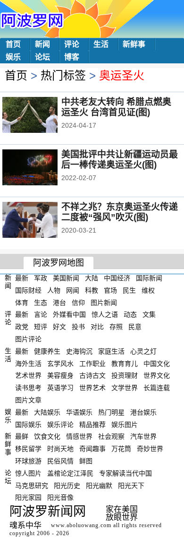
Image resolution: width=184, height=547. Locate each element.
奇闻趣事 (92, 448)
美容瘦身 (60, 375)
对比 (97, 326)
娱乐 (13, 57)
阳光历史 (67, 485)
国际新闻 (149, 278)
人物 (53, 290)
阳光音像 (60, 497)
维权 (148, 290)
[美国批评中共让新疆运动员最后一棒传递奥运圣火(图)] (42, 168)
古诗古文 (92, 375)
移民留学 (28, 448)
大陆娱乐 (47, 412)
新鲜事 (134, 44)
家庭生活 (111, 351)
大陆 (91, 278)
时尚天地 (60, 448)
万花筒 (121, 448)
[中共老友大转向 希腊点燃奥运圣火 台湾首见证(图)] (42, 116)
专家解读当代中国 (125, 473)
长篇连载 (156, 387)
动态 (130, 314)
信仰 (78, 302)
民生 (129, 290)
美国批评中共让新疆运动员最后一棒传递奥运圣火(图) (119, 159)
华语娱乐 (79, 412)
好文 (59, 326)
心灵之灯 (143, 351)
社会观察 (111, 436)
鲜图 (85, 461)
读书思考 (28, 387)
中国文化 (156, 363)
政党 (21, 326)
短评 (40, 326)
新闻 (42, 44)
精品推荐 (92, 424)
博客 (71, 57)
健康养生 (47, 351)
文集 (149, 314)
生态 (40, 302)
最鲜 (21, 436)
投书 (78, 326)
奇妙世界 (150, 448)
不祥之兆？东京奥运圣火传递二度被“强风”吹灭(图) (119, 212)
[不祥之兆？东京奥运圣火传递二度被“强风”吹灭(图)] (42, 221)
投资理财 (124, 375)
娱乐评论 (60, 424)
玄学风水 (60, 363)
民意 (135, 326)
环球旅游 (28, 461)
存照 (116, 326)
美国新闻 (66, 278)
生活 (101, 44)
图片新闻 (104, 302)
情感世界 (79, 436)
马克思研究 (31, 485)
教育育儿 (124, 363)
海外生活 (28, 363)
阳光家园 (28, 497)
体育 (21, 302)
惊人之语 (105, 314)
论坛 (42, 57)
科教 (91, 290)
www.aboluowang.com (81, 525)
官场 (110, 290)
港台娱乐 (143, 412)
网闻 (72, 290)
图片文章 (28, 400)
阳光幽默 (99, 485)
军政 (40, 278)
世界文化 (156, 375)
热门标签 (63, 75)
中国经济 (117, 278)
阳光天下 (131, 485)
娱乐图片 (124, 424)
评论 (71, 44)
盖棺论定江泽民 (70, 473)
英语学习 (60, 387)
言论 (40, 314)
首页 (13, 44)
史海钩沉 (79, 351)
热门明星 (111, 412)
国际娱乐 (28, 424)
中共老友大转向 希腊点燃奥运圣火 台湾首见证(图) (116, 107)
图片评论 (28, 339)
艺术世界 (28, 375)
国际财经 (28, 290)
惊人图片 (28, 473)
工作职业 (92, 363)
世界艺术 (92, 387)
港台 (59, 302)
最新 (21, 278)
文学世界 (124, 387)
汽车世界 (143, 436)
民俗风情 (60, 461)
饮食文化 (47, 436)
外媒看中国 (69, 314)
